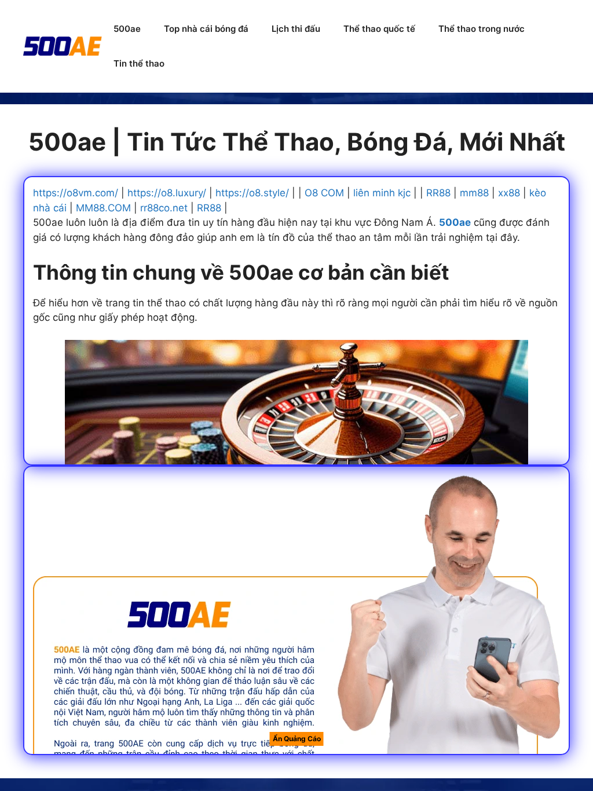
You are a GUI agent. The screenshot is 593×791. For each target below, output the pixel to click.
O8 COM (324, 193)
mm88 (474, 193)
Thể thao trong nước (481, 28)
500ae (127, 28)
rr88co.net (164, 208)
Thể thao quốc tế (379, 28)
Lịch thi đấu (296, 28)
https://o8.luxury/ (166, 193)
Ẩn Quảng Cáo (297, 738)
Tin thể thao (139, 63)
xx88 (509, 193)
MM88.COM (103, 208)
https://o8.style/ (252, 193)
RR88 (438, 193)
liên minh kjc (382, 193)
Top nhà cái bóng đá (206, 28)
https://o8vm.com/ (75, 193)
